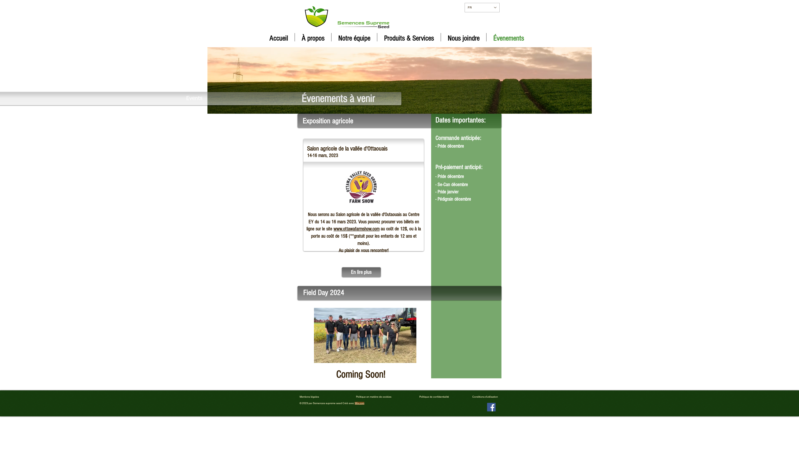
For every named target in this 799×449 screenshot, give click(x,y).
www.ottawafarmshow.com (357, 229)
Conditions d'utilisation (485, 396)
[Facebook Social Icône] (491, 407)
